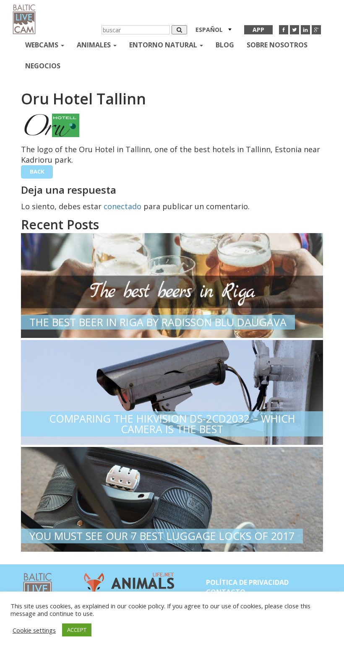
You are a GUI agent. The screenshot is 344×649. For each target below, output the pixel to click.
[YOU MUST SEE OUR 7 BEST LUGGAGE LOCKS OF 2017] (172, 497)
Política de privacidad (247, 582)
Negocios (42, 65)
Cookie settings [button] (34, 630)
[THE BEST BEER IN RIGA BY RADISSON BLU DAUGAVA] (172, 284)
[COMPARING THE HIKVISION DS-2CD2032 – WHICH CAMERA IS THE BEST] (172, 391)
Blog (225, 44)
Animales (94, 44)
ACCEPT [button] (76, 629)
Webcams (42, 44)
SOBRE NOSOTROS (277, 44)
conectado (122, 206)
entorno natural (164, 44)
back (37, 171)
